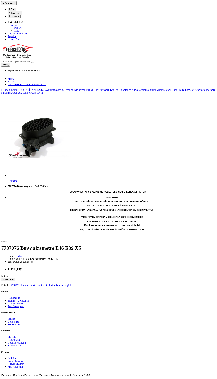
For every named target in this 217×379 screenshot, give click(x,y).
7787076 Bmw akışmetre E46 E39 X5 (27, 84)
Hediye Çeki (14, 339)
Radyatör (189, 89)
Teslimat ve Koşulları (18, 300)
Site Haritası (14, 324)
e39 (45, 285)
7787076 (15, 285)
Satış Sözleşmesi (16, 306)
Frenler (89, 89)
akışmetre (32, 285)
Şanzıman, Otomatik (11, 92)
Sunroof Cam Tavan (32, 92)
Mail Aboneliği (15, 366)
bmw (23, 285)
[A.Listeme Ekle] (2, 241)
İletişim (11, 318)
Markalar (12, 337)
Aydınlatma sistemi (54, 89)
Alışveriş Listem (16, 363)
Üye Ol (17, 27)
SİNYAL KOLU (36, 89)
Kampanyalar (14, 345)
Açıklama (12, 180)
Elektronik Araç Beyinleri (14, 89)
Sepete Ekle (8, 279)
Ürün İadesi (13, 321)
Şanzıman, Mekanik (205, 89)
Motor (159, 89)
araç (61, 285)
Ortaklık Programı (17, 342)
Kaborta (114, 89)
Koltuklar (151, 89)
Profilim (12, 358)
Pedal (181, 89)
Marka (11, 78)
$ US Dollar (14, 16)
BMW (11, 81)
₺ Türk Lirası (15, 13)
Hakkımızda (14, 297)
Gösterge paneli (101, 89)
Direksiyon (79, 89)
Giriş (16, 30)
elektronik (53, 285)
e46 (40, 285)
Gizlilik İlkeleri (15, 303)
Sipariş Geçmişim (16, 361)
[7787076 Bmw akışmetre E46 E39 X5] (39, 175)
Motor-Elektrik (170, 89)
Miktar (4, 276)
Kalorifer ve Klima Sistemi (132, 89)
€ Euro (12, 9)
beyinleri (69, 285)
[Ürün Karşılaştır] (5, 241)
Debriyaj (69, 89)
